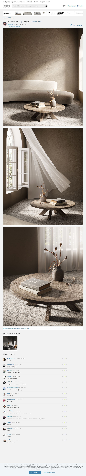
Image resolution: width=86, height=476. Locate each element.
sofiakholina (10, 382)
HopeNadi (9, 416)
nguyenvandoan (11, 399)
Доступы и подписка (18, 2)
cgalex (8, 393)
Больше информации (49, 472)
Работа (36, 2)
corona (13, 26)
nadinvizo (10, 24)
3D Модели (6, 2)
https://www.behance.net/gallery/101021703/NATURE (16, 328)
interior (17, 26)
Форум (42, 2)
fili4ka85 (9, 376)
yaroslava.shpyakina (12, 387)
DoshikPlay (10, 411)
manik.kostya (10, 364)
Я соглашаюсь (34, 472)
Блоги (48, 2)
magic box (9, 428)
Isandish (9, 440)
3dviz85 (9, 370)
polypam (9, 434)
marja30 (9, 405)
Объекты (12, 18)
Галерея (29, 2)
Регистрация (72, 6)
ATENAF (9, 422)
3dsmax (10, 26)
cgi (19, 26)
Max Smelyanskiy (11, 358)
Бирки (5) (25, 21)
